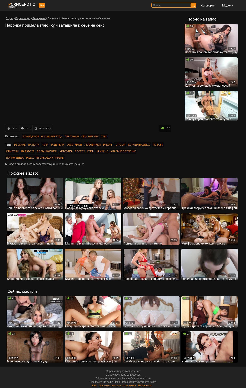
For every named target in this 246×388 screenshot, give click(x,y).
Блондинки (31, 136)
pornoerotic (21, 4)
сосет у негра (84, 151)
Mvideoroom (145, 385)
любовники (92, 144)
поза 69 (158, 144)
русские (20, 144)
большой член (47, 151)
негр (45, 144)
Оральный (72, 136)
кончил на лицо (139, 144)
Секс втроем (89, 136)
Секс (104, 136)
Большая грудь (51, 136)
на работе (27, 151)
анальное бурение (123, 151)
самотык (12, 151)
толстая (120, 144)
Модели (227, 5)
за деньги (57, 144)
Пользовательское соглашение (117, 385)
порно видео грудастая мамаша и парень (35, 157)
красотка (66, 151)
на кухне (102, 151)
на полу (33, 144)
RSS (94, 385)
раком (107, 144)
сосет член (74, 144)
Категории (208, 5)
